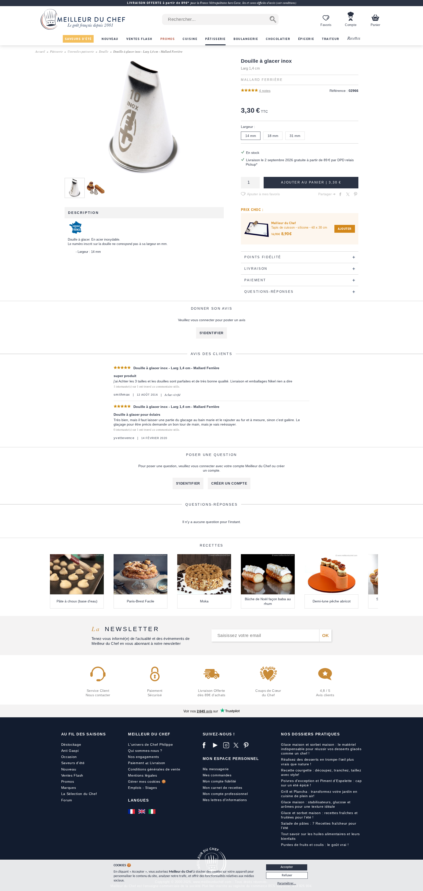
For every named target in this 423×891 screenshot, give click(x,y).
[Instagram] (227, 745)
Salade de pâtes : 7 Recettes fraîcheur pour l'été (318, 825)
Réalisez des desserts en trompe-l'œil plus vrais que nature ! (317, 761)
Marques (68, 788)
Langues (138, 800)
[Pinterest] (248, 745)
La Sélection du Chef (79, 794)
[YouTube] (217, 745)
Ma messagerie (216, 769)
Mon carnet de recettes (222, 788)
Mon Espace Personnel (231, 759)
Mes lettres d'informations (225, 800)
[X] (237, 745)
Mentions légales (142, 775)
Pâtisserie (56, 51)
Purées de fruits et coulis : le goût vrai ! (315, 845)
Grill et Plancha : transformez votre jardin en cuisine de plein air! (319, 794)
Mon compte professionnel (225, 794)
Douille (103, 51)
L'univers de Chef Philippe (150, 744)
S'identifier (211, 333)
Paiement (136, 763)
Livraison (157, 763)
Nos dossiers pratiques (310, 734)
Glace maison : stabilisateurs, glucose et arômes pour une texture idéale (316, 804)
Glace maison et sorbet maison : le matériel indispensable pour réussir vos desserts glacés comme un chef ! (321, 749)
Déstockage (71, 744)
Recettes (353, 38)
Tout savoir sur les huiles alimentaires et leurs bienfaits (320, 836)
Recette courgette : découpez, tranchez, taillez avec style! (321, 772)
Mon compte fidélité (219, 781)
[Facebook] (207, 745)
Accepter (287, 867)
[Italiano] (152, 811)
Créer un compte (229, 483)
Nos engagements (143, 757)
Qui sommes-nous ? (145, 751)
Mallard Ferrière (262, 80)
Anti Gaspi (70, 751)
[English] (142, 811)
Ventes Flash (72, 775)
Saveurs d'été (73, 763)
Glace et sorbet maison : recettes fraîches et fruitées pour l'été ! (319, 815)
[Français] (132, 811)
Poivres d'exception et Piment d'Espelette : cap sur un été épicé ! (321, 783)
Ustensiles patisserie (81, 51)
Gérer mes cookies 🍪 (147, 781)
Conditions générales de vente (154, 769)
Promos (67, 781)
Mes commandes (217, 775)
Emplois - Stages (142, 788)
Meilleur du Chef (149, 734)
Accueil (40, 51)
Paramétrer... (286, 883)
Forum (66, 800)
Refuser (287, 875)
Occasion (69, 757)
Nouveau (68, 769)
